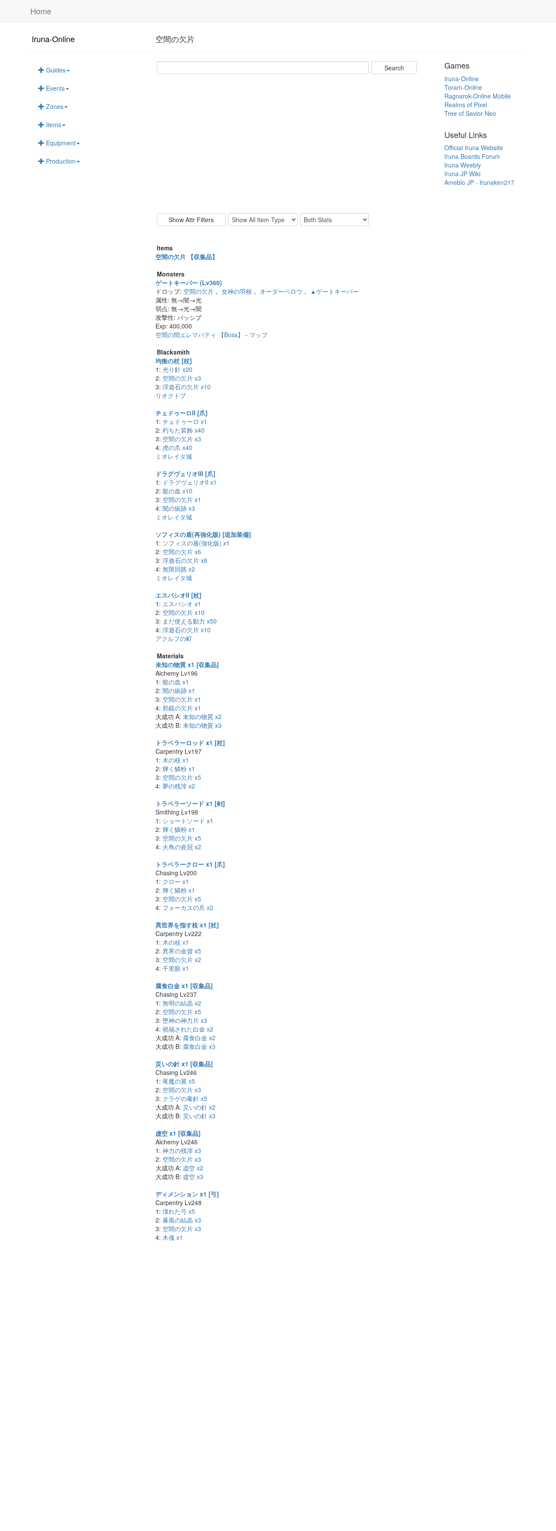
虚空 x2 (193, 1167)
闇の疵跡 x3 (178, 508)
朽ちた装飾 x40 (183, 430)
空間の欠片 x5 (181, 777)
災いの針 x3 (199, 1115)
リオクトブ (171, 395)
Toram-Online (463, 87)
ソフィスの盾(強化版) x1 (196, 543)
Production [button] (60, 161)
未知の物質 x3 (202, 725)
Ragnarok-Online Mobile (477, 96)
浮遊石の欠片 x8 (184, 560)
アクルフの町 (174, 638)
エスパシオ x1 (181, 603)
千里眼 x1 (175, 968)
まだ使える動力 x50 (189, 621)
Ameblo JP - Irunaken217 (479, 182)
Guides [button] (55, 70)
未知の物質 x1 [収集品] (187, 664)
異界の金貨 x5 (181, 950)
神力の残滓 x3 (181, 1150)
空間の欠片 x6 (181, 551)
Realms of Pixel (465, 104)
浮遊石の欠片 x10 (186, 386)
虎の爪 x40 (177, 447)
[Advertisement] (298, 143)
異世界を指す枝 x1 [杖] (187, 924)
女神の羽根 (237, 291)
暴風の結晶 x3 (181, 1220)
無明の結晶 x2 (181, 1003)
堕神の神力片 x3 (184, 1020)
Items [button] (52, 124)
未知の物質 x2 (202, 716)
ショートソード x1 (187, 820)
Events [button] (54, 88)
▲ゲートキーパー (334, 291)
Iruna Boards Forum (472, 156)
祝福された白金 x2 (187, 1029)
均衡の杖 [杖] (174, 360)
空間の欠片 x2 (181, 959)
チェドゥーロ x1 (184, 421)
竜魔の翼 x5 (178, 1081)
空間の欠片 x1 (181, 499)
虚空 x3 (193, 1176)
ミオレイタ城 (174, 456)
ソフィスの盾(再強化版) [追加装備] (203, 534)
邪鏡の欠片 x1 (181, 707)
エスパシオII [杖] (179, 595)
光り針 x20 (177, 369)
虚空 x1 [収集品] (178, 1133)
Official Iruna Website (473, 147)
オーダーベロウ (281, 291)
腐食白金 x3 (199, 1046)
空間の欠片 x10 (183, 612)
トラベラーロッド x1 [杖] (190, 742)
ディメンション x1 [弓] (187, 1193)
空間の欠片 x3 (181, 378)
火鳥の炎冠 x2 (181, 846)
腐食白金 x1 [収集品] (184, 985)
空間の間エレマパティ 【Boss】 (200, 334)
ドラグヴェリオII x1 (189, 482)
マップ (258, 334)
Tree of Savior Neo (470, 113)
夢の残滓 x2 (178, 786)
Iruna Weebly (462, 165)
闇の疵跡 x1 (178, 690)
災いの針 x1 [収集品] (184, 1063)
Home (40, 10)
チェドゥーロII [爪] (182, 412)
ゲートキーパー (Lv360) (189, 282)
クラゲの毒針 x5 (184, 1098)
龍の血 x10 (177, 490)
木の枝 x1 (175, 760)
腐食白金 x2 (199, 1037)
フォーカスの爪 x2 (187, 907)
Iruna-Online (53, 38)
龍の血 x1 (175, 681)
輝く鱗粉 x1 (178, 768)
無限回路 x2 (178, 569)
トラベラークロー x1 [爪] (190, 864)
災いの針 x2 (199, 1107)
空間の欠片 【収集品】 (187, 256)
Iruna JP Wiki (462, 173)
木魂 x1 (172, 1237)
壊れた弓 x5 (178, 1211)
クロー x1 (175, 881)
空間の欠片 (198, 291)
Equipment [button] (60, 142)
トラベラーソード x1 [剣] (190, 803)
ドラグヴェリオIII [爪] (185, 473)
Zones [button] (53, 106)
